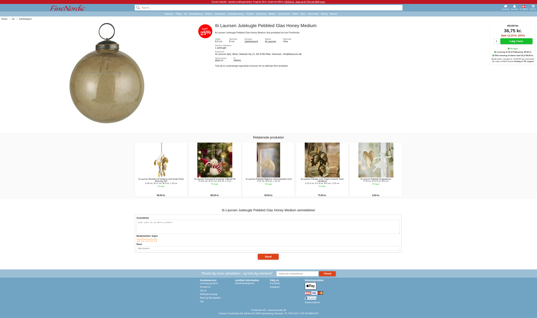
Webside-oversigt (208, 294)
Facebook (275, 283)
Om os (203, 290)
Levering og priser (209, 283)
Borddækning (195, 14)
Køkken (208, 14)
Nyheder (169, 14)
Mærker (333, 14)
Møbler (271, 14)
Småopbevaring (236, 14)
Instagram (275, 287)
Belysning (261, 14)
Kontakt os (205, 287)
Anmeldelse (142, 218)
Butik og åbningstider (210, 298)
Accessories (284, 14)
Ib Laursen (270, 41)
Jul (185, 14)
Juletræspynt (251, 41)
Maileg (324, 14)
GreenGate (313, 14)
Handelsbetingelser (244, 283)
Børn (303, 14)
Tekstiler (250, 14)
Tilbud (179, 14)
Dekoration (220, 14)
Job (202, 301)
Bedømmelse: (147, 236)
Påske (295, 14)
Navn (139, 244)
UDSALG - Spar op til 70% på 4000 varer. (304, 2)
